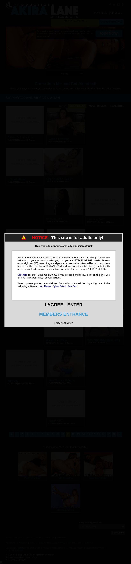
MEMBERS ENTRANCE (63, 314)
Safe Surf (72, 286)
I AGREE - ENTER (63, 304)
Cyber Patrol (59, 286)
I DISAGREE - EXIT (63, 323)
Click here (22, 275)
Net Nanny (45, 286)
